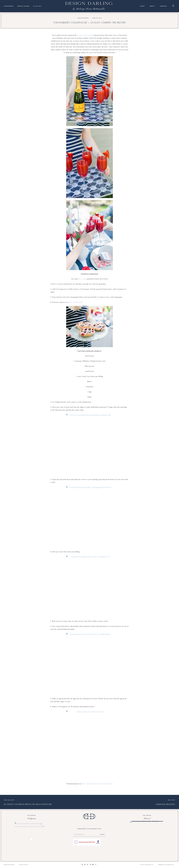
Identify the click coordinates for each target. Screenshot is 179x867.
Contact (163, 6)
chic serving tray (75, 302)
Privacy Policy (23, 864)
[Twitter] (93, 864)
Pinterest (146, 818)
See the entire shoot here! (103, 784)
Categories (9, 6)
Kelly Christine (87, 784)
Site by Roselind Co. (146, 864)
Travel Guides (23, 6)
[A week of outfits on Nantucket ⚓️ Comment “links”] (31, 839)
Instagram (31, 818)
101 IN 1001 (37, 6)
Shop (142, 6)
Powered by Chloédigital (166, 864)
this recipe (82, 279)
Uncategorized (83, 18)
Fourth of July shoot (84, 35)
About (152, 6)
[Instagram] (82, 864)
